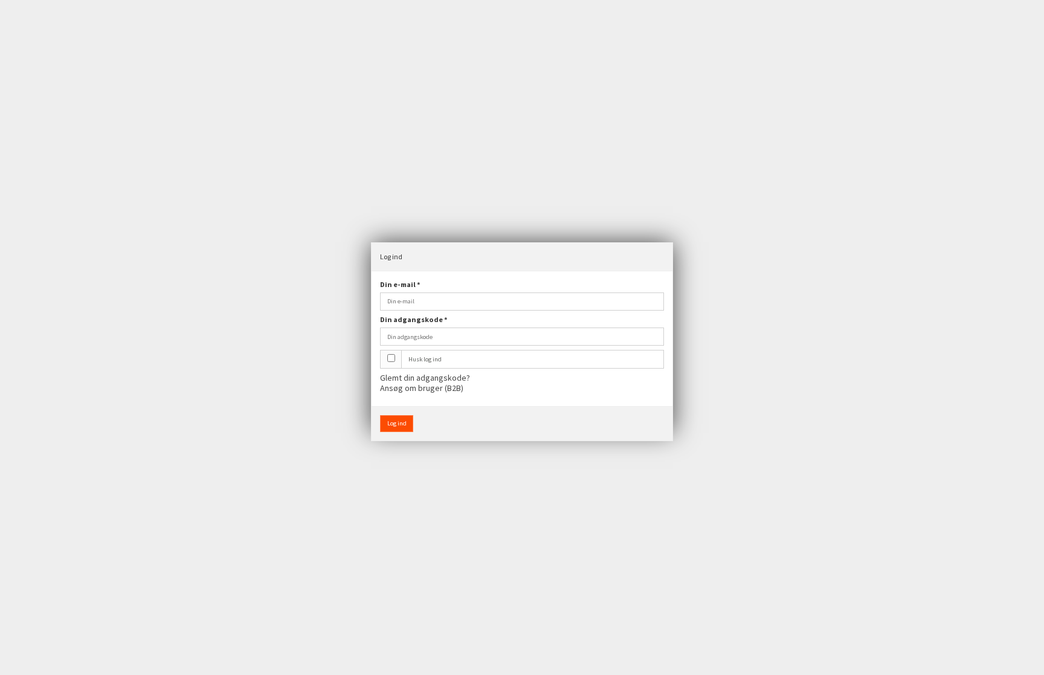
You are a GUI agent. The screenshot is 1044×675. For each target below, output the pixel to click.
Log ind (397, 423)
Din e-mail (400, 284)
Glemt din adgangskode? (425, 377)
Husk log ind (425, 359)
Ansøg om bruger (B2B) (421, 388)
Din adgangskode (414, 319)
